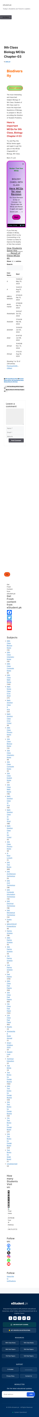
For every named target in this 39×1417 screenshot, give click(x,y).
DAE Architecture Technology (11, 874)
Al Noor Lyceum (9, 855)
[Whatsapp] (8, 1260)
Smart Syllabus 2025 (10, 1045)
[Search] (7, 574)
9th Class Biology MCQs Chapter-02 (14, 387)
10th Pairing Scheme (9, 949)
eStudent (19, 1303)
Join (30, 1394)
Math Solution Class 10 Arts (10, 800)
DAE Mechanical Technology (11, 912)
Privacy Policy (10, 1376)
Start (18, 274)
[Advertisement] (15, 33)
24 (8, 368)
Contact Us (28, 1376)
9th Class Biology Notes (18, 380)
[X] (8, 1253)
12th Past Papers (29, 1356)
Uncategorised (12, 1164)
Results (9, 1027)
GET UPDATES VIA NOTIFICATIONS (20, 1330)
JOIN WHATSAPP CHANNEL (20, 1324)
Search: (10, 264)
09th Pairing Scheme (9, 940)
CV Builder (10, 1369)
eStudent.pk (7, 5)
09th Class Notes (10, 1342)
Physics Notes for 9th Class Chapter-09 (14, 390)
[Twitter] (9, 617)
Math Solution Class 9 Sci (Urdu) (10, 718)
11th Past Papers (10, 1356)
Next (10, 368)
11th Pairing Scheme (9, 958)
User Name (9, 274)
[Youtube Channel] (9, 627)
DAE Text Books (9, 864)
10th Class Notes (29, 1342)
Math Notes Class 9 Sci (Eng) (9, 691)
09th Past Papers (10, 1349)
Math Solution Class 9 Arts (10, 704)
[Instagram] (9, 622)
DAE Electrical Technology (11, 903)
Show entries (14, 261)
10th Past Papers (29, 1349)
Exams (9, 919)
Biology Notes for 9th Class (11, 381)
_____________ (28, 1369)
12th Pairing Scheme (9, 967)
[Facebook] (9, 612)
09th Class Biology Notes (11, 378)
